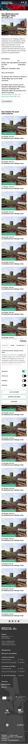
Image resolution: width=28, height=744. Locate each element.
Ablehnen (14, 401)
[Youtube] (15, 621)
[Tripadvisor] (18, 621)
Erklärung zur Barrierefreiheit (10, 740)
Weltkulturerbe (5, 684)
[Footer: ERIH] (7, 725)
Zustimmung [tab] (5, 345)
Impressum (4, 735)
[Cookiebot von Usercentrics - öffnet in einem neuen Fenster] (20, 341)
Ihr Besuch (4, 681)
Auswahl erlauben (14, 396)
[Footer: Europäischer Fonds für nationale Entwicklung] (7, 697)
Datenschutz (5, 738)
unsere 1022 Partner (11, 354)
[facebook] (9, 621)
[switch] (24, 376)
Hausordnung (14, 735)
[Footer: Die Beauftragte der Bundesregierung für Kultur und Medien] (21, 697)
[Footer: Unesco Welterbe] (21, 711)
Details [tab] (12, 345)
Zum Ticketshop (6, 101)
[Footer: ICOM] (21, 725)
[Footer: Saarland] (7, 711)
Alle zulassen (14, 392)
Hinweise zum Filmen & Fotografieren (12, 737)
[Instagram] (12, 621)
